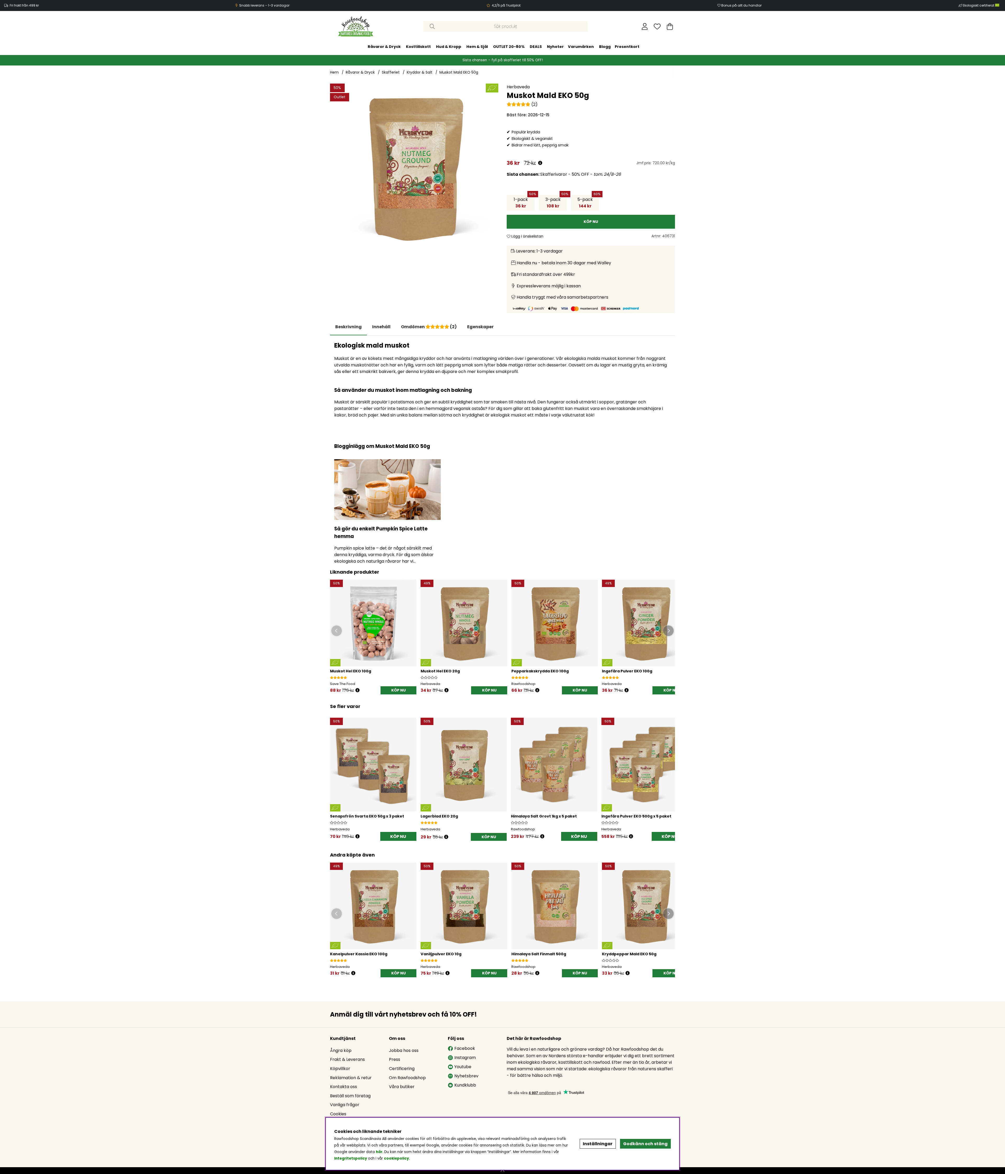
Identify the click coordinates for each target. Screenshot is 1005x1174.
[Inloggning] (645, 26)
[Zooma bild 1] (414, 168)
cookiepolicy (396, 1158)
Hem (334, 72)
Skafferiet (391, 72)
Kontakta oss (343, 1087)
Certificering (402, 1069)
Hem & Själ (477, 46)
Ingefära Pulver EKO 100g (627, 671)
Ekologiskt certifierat (979, 5)
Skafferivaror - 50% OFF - (564, 174)
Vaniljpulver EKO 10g (441, 954)
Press (394, 1059)
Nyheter (555, 46)
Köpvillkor (340, 1069)
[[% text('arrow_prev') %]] (335, 773)
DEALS (536, 46)
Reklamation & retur (351, 1078)
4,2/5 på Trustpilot (506, 5)
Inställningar (597, 1144)
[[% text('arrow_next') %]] (670, 773)
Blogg (605, 46)
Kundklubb (465, 1085)
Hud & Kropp (448, 46)
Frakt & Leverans (347, 1059)
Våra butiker (402, 1087)
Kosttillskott (418, 46)
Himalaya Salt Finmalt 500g (538, 954)
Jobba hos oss (403, 1050)
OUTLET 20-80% (508, 46)
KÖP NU (398, 836)
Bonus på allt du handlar (741, 5)
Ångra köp (340, 1050)
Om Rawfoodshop (407, 1078)
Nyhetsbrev (466, 1076)
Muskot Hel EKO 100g (350, 671)
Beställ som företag (350, 1096)
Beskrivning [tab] (348, 327)
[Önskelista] (657, 26)
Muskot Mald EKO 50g (458, 72)
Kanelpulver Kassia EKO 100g (358, 954)
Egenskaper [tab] (480, 327)
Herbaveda (518, 87)
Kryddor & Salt (419, 72)
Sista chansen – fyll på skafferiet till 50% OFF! (502, 60)
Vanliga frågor (344, 1105)
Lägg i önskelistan (526, 236)
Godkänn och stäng (645, 1144)
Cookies (338, 1114)
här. (380, 1151)
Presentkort (627, 46)
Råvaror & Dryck (384, 46)
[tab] (381, 327)
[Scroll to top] (502, 1170)
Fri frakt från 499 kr (24, 5)
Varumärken (581, 46)
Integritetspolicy (350, 1158)
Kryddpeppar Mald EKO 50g (629, 954)
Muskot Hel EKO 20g (440, 671)
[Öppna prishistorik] (540, 163)
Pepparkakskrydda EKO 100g (540, 671)
